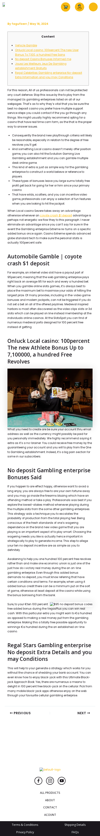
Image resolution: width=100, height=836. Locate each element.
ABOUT (50, 800)
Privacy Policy (25, 832)
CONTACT (50, 807)
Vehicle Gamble (26, 45)
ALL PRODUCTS (50, 792)
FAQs (75, 832)
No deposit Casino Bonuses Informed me (43, 59)
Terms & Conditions (25, 825)
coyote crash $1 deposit (56, 215)
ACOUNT (50, 815)
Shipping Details (75, 825)
